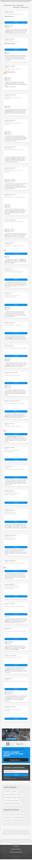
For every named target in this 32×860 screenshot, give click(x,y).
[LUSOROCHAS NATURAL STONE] (16, 226)
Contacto (16, 22)
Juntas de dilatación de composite (12, 800)
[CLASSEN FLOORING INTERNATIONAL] (16, 715)
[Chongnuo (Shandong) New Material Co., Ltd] (16, 636)
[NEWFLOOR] (16, 662)
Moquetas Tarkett (8, 820)
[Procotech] (16, 518)
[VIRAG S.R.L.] (16, 380)
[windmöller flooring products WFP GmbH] (16, 408)
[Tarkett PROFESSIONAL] (16, 46)
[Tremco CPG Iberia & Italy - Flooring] (16, 568)
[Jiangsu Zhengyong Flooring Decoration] (16, 611)
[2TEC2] (16, 250)
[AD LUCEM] (16, 456)
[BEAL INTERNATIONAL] (16, 431)
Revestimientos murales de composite (12, 803)
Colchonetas (18, 794)
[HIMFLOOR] (16, 544)
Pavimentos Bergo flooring (20, 817)
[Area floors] (16, 301)
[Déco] (16, 75)
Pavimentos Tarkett (9, 814)
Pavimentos (7, 791)
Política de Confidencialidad (15, 777)
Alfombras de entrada (9, 794)
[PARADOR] (16, 353)
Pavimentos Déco (8, 817)
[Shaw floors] (16, 276)
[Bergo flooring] (16, 154)
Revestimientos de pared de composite (13, 797)
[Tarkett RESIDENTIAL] (16, 19)
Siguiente (20, 744)
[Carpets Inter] (16, 330)
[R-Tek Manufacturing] (16, 499)
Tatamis (25, 794)
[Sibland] (16, 593)
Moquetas (14, 791)
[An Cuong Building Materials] (16, 686)
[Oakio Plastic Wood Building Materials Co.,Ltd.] (16, 474)
